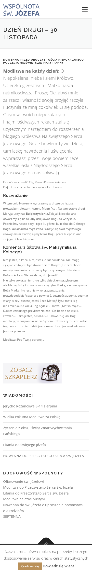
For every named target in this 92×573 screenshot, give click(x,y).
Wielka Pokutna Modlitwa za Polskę (31, 417)
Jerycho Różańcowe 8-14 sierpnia (30, 406)
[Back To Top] (46, 544)
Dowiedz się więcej (59, 565)
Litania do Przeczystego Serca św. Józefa (36, 493)
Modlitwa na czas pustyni (24, 499)
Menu (84, 9)
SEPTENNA (12, 516)
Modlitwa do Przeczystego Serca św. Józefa (38, 487)
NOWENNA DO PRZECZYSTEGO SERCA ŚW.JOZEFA (43, 455)
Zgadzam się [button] (30, 566)
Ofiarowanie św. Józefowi (23, 481)
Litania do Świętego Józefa (24, 444)
